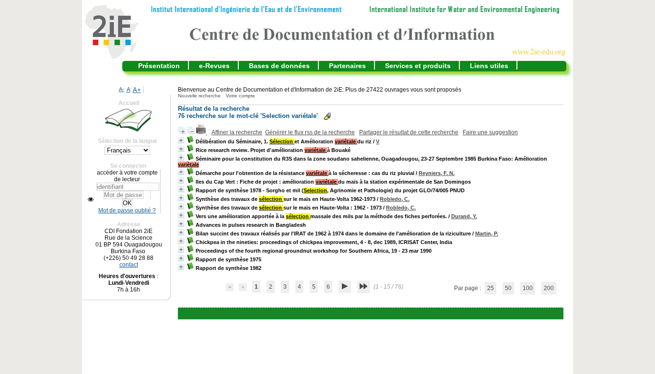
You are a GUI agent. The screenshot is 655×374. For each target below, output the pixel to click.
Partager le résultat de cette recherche (408, 132)
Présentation (159, 66)
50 (508, 288)
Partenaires (347, 66)
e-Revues (214, 66)
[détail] (181, 140)
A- (121, 89)
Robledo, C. (394, 199)
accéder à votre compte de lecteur (127, 176)
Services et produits (418, 66)
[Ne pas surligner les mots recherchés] (327, 116)
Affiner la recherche (236, 132)
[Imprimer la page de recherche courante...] (201, 132)
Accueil (128, 103)
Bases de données (279, 66)
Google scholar (356, 313)
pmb (394, 313)
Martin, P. (486, 233)
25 (490, 288)
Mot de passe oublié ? (127, 210)
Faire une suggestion (490, 132)
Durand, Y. (464, 216)
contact (128, 264)
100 (528, 288)
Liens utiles (489, 66)
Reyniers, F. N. (437, 173)
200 (549, 288)
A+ (137, 90)
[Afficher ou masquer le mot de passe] (91, 199)
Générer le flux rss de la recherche (310, 132)
